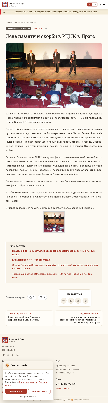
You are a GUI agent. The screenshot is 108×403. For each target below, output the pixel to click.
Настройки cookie (80, 400)
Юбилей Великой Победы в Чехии (31, 259)
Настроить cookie (28, 396)
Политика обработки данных (58, 400)
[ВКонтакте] (8, 355)
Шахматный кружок (65, 373)
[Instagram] (17, 355)
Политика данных (28, 382)
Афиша (59, 366)
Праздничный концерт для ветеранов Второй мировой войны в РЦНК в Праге (53, 252)
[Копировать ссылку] (85, 301)
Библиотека (61, 369)
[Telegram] (64, 301)
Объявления (73, 369)
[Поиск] (100, 4)
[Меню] (104, 4)
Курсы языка (69, 366)
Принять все (16, 391)
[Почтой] (78, 301)
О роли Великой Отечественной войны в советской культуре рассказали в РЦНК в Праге (55, 267)
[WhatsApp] (71, 301)
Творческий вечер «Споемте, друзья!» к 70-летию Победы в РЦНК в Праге (52, 276)
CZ (95, 4)
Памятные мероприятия (25, 23)
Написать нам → (63, 388)
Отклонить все (39, 391)
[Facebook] (12, 355)
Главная (9, 23)
